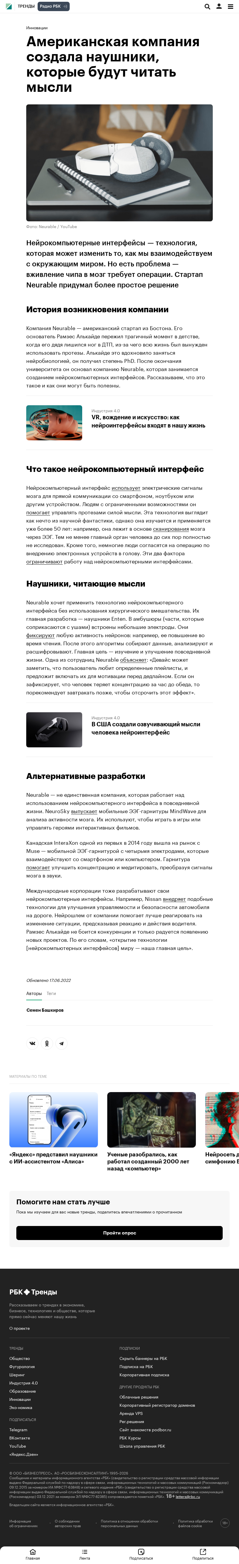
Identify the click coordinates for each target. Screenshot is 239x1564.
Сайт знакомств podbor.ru (145, 1429)
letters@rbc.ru (188, 1496)
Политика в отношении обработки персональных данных (129, 1523)
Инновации (37, 27)
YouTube (17, 1445)
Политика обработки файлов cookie (195, 1523)
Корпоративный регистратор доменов (157, 1404)
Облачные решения (138, 1396)
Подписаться (141, 1557)
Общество (19, 1358)
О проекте (19, 1328)
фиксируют (40, 634)
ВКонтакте (19, 1437)
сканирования (171, 528)
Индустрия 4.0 (106, 410)
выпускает (84, 810)
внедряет (174, 898)
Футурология (22, 1366)
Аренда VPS (131, 1412)
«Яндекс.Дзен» (23, 1453)
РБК (15, 1292)
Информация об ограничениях (23, 1523)
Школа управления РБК (142, 1445)
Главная (33, 1557)
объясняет (133, 659)
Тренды (26, 6)
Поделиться (203, 1557)
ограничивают (44, 560)
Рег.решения (131, 1421)
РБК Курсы (130, 1437)
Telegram (18, 1429)
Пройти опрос (119, 1233)
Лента (84, 1557)
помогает (38, 511)
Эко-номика (20, 1407)
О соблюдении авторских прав (68, 1523)
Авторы (34, 993)
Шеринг (17, 1374)
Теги (51, 993)
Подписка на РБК (136, 1366)
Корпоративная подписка (144, 1374)
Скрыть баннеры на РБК (143, 1358)
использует (126, 487)
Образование (22, 1390)
